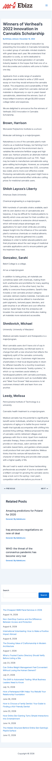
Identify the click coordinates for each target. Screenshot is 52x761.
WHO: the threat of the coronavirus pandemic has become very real (21, 552)
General (9, 519)
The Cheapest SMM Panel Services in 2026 (22, 610)
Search (6, 590)
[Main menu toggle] (46, 5)
